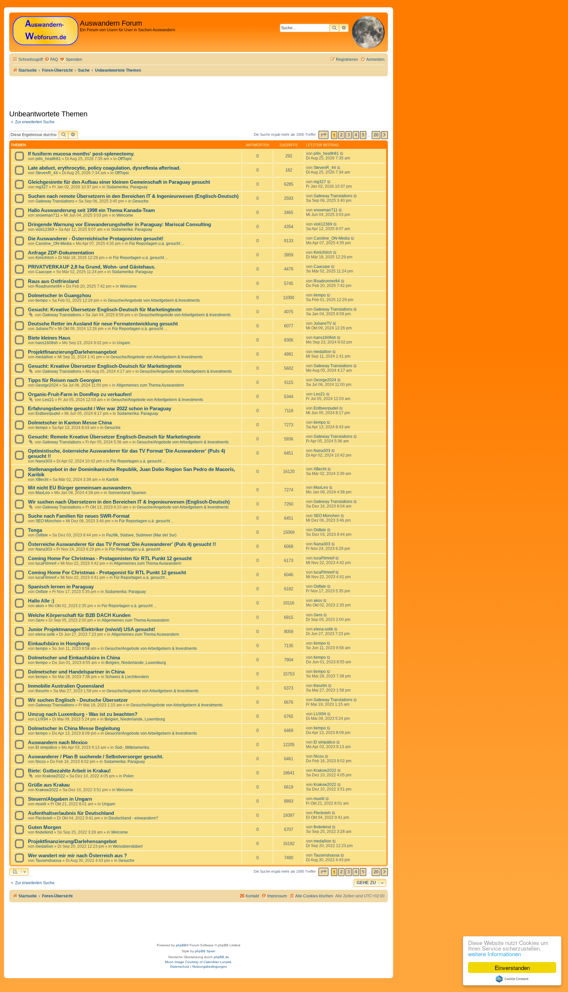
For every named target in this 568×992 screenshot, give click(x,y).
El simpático (46, 747)
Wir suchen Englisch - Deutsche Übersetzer (78, 700)
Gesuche (140, 201)
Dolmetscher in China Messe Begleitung (74, 728)
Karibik (112, 479)
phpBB (181, 945)
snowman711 (47, 215)
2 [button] (341, 134)
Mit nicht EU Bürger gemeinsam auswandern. (80, 487)
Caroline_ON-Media (54, 243)
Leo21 (48, 399)
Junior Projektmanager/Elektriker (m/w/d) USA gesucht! (91, 629)
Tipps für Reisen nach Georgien (64, 380)
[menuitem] (51, 59)
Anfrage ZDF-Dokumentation (61, 252)
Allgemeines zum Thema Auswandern (150, 385)
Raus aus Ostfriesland (53, 281)
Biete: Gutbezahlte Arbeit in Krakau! (69, 770)
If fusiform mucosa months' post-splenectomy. (81, 153)
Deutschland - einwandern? (133, 818)
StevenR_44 (47, 173)
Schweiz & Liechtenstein (127, 676)
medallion (44, 357)
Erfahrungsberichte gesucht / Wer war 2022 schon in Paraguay (99, 408)
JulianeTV (45, 328)
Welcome (124, 215)
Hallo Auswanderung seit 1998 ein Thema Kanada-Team (91, 210)
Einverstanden (512, 967)
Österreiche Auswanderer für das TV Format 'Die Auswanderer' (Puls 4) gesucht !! (122, 544)
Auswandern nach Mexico (57, 742)
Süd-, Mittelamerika (132, 747)
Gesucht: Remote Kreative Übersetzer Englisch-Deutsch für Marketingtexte (114, 436)
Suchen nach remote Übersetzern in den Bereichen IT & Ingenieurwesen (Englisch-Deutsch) (133, 196)
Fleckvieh (44, 818)
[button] (323, 135)
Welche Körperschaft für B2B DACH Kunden (79, 615)
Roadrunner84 (49, 286)
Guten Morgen (44, 827)
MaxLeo (43, 492)
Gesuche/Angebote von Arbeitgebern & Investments (154, 300)
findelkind (44, 832)
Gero (40, 620)
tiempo (42, 300)
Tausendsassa (48, 860)
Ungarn (123, 343)
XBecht (42, 479)
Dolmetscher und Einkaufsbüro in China (74, 657)
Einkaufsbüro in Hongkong (59, 643)
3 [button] (348, 134)
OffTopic (125, 158)
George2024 (47, 385)
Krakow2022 (53, 776)
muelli (41, 804)
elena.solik (45, 634)
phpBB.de (221, 957)
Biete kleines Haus (49, 338)
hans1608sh (47, 343)
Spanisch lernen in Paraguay (61, 586)
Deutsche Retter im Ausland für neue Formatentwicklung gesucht (103, 323)
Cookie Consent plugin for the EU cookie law (512, 978)
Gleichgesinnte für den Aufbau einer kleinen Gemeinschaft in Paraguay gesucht (119, 182)
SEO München (48, 521)
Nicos (41, 761)
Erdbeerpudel (48, 413)
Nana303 (44, 461)
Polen (128, 776)
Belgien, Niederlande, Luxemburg (136, 662)
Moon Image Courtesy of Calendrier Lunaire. (198, 962)
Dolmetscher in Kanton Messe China (70, 422)
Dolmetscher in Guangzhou (59, 295)
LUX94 (42, 719)
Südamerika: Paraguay (127, 187)
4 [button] (356, 134)
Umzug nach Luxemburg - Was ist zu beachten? (82, 714)
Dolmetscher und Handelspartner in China (76, 671)
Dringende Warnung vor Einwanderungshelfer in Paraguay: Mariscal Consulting (119, 224)
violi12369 (45, 229)
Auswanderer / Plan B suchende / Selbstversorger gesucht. (95, 756)
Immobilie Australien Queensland (66, 686)
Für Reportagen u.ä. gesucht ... (156, 243)
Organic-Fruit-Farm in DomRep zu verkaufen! (80, 394)
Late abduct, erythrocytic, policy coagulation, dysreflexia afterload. (104, 168)
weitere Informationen (494, 954)
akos (40, 605)
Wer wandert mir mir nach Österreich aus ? (77, 855)
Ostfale (42, 535)
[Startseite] (45, 31)
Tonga (35, 530)
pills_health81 (48, 158)
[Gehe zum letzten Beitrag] (342, 153)
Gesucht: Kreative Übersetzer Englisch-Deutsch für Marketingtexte (104, 309)
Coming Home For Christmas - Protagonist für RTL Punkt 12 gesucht (107, 572)
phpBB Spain (205, 951)
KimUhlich (45, 257)
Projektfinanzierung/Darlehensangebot (72, 352)
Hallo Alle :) (41, 600)
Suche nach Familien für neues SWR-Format (79, 516)
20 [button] (376, 134)
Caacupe (44, 272)
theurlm (42, 691)
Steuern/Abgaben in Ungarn (60, 799)
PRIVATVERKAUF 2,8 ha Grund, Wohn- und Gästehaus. (91, 267)
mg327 (42, 187)
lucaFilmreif (46, 563)
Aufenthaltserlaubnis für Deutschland (71, 813)
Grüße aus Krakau (49, 785)
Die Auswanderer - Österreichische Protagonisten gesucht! (95, 238)
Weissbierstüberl (128, 846)
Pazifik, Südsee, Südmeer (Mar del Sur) (141, 535)
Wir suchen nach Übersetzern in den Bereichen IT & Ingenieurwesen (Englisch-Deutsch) (129, 502)
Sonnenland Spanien (127, 492)
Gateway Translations (55, 201)
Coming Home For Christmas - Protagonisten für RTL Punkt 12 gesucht (110, 558)
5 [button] (363, 134)
